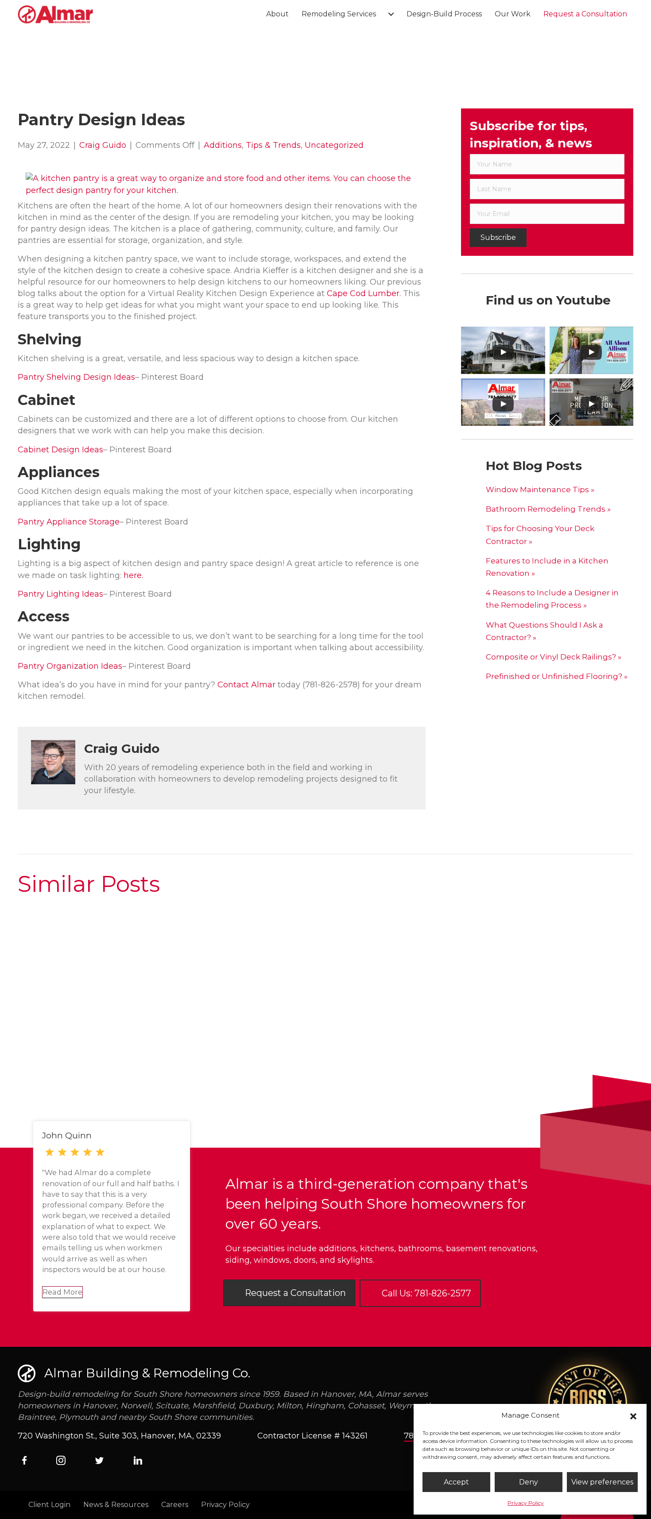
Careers (174, 1504)
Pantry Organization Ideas (70, 666)
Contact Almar (247, 685)
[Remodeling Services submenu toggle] (391, 14)
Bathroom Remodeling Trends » (548, 509)
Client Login (49, 1504)
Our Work (513, 14)
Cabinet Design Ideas (60, 450)
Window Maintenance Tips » (540, 489)
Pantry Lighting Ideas (60, 594)
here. (133, 575)
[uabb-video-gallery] (503, 350)
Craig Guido (102, 145)
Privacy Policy (526, 1503)
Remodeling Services (339, 14)
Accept (456, 1482)
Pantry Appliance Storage (69, 522)
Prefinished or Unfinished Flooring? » (557, 676)
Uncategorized (334, 145)
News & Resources (115, 1504)
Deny (528, 1482)
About (277, 14)
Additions (223, 145)
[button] (633, 1415)
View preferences (602, 1482)
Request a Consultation (585, 14)
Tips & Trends (273, 145)
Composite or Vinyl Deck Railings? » (553, 656)
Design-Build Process (444, 14)
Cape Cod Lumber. (364, 293)
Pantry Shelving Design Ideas (76, 377)
